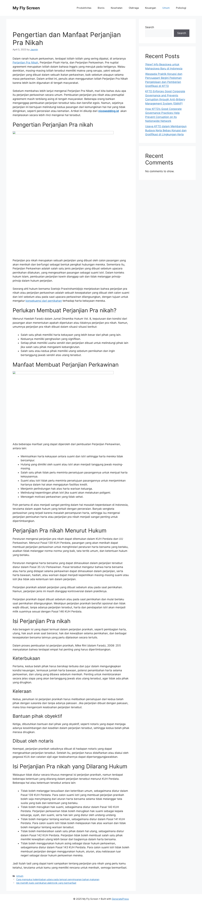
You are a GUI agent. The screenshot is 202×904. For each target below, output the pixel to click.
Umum (166, 7)
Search (149, 27)
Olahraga (134, 7)
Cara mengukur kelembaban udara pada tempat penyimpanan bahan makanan (57, 879)
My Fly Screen (26, 8)
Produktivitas (84, 7)
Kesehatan (116, 7)
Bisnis (101, 7)
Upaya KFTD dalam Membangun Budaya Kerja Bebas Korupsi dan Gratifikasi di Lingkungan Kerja (166, 130)
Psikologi (181, 7)
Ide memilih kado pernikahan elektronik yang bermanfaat (46, 883)
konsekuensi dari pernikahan (44, 300)
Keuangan (150, 7)
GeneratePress (120, 898)
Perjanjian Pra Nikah (25, 62)
